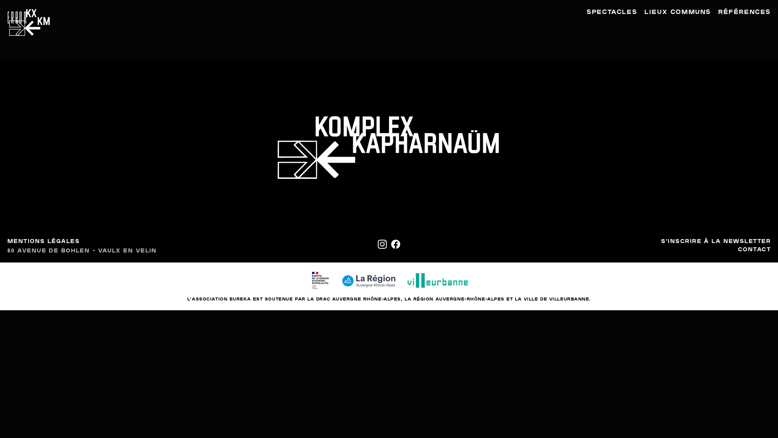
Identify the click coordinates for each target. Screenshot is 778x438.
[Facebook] (395, 244)
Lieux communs (677, 12)
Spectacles (612, 12)
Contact (754, 249)
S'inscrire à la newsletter (716, 241)
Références (744, 12)
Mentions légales (43, 241)
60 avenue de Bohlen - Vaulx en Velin (82, 251)
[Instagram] (382, 244)
